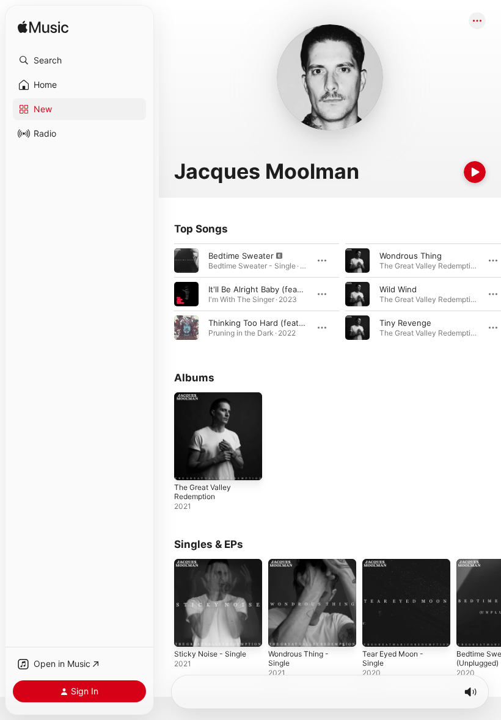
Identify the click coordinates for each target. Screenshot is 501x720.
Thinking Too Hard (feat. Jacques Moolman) (292, 323)
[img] (43, 28)
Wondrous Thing (410, 256)
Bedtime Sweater (241, 256)
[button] (79, 60)
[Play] (475, 172)
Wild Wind (398, 289)
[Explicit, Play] (186, 260)
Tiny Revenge (405, 323)
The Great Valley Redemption (202, 492)
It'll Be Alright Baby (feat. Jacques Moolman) (292, 289)
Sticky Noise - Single (210, 653)
